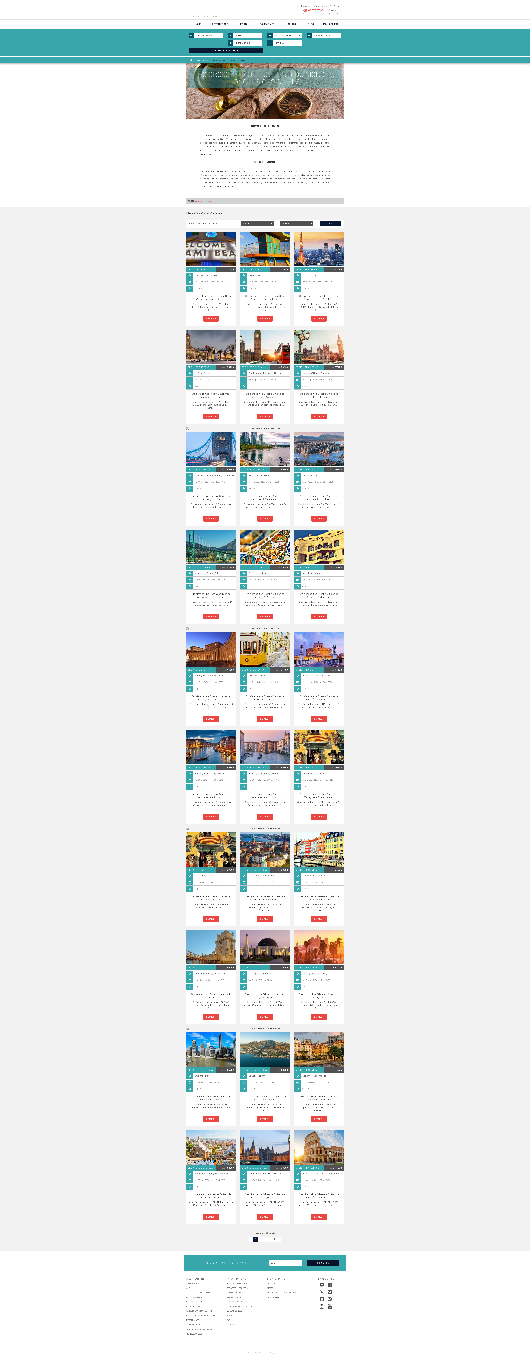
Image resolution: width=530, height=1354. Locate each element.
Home (198, 24)
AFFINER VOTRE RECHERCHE (203, 224)
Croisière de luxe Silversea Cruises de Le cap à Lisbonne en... (265, 1098)
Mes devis (271, 1288)
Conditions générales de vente (241, 1306)
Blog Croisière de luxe (237, 1283)
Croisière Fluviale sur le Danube (200, 1316)
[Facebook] (330, 1285)
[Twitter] (330, 1292)
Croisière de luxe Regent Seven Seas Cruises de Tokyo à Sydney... (319, 298)
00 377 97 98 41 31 (319, 10)
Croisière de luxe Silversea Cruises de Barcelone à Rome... (211, 1196)
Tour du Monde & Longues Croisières (202, 1329)
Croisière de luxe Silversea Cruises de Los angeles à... (319, 996)
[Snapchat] (322, 1298)
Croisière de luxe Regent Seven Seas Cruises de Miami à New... (265, 298)
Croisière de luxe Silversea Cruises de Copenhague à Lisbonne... (319, 898)
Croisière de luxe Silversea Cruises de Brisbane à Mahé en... (211, 1098)
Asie (188, 1288)
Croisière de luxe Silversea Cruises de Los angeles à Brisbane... (265, 996)
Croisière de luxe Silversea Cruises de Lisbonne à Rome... (211, 996)
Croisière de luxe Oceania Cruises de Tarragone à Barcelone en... (319, 796)
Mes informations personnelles (281, 1293)
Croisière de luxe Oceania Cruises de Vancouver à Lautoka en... (319, 498)
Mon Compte (330, 24)
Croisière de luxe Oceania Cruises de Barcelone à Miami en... (265, 595)
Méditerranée (192, 1320)
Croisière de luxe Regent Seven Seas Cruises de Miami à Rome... (211, 298)
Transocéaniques (194, 1334)
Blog (311, 24)
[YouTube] (330, 1306)
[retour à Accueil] (191, 60)
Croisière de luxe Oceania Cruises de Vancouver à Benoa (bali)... (211, 595)
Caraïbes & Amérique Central (199, 1311)
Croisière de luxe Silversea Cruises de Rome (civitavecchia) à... (319, 1196)
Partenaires (232, 1316)
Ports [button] (244, 24)
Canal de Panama (194, 1306)
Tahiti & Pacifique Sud (195, 1325)
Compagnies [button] (267, 24)
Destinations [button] (220, 24)
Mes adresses (273, 1297)
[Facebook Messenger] (322, 1284)
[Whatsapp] (322, 1291)
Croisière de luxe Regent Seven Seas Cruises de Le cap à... (211, 395)
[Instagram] (322, 1305)
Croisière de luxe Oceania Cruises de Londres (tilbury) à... (319, 395)
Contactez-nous (234, 1302)
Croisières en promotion (238, 1288)
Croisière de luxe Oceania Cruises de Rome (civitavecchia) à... (211, 698)
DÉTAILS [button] (210, 319)
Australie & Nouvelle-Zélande (199, 1293)
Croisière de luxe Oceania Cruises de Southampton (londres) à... (265, 395)
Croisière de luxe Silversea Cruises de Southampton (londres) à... (265, 1196)
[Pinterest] (330, 1299)
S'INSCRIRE (323, 1263)
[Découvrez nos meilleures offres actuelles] (265, 428)
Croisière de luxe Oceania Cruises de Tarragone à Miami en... (211, 898)
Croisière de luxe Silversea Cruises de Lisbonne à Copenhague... (319, 1098)
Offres (291, 24)
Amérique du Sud (193, 1283)
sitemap (230, 1325)
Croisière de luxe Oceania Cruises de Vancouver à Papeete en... (265, 498)
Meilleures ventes (235, 1297)
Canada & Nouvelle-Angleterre (200, 1302)
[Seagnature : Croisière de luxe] (224, 9)
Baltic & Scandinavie (195, 1297)
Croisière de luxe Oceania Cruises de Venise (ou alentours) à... (211, 796)
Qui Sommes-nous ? (235, 1311)
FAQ (228, 1320)
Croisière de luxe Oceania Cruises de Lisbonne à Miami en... (265, 698)
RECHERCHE (224, 50)
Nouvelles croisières (236, 1293)
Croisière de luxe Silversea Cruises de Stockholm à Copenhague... (265, 898)
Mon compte (272, 1283)
